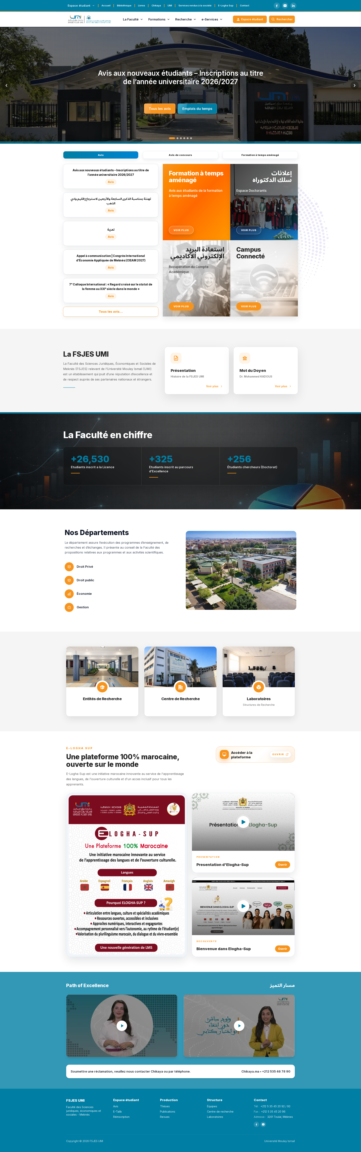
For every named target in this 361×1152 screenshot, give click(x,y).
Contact (244, 5)
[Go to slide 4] (184, 138)
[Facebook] (277, 6)
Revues (165, 1116)
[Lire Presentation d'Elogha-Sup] (243, 822)
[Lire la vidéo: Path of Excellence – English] (121, 1026)
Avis (101, 154)
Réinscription (121, 1116)
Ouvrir (282, 864)
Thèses (165, 1106)
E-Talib (117, 1111)
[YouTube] (285, 6)
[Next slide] (354, 85)
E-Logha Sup (225, 5)
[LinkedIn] (293, 6)
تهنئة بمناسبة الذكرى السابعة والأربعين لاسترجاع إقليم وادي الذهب (180, 77)
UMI (170, 5)
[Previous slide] (6, 85)
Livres (141, 5)
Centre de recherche (220, 1111)
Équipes (212, 1106)
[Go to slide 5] (188, 138)
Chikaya (156, 5)
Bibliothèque (124, 5)
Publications (167, 1111)
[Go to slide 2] (173, 138)
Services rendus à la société (195, 5)
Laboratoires (215, 1116)
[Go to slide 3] (179, 138)
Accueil (106, 5)
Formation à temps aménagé (260, 154)
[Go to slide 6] (191, 138)
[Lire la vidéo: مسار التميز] (239, 1026)
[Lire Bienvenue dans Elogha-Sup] (243, 906)
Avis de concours (180, 154)
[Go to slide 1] (170, 138)
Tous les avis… (111, 311)
